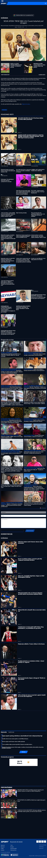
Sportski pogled (13, 848)
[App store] (14, 855)
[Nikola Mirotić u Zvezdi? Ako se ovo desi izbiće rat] (9, 617)
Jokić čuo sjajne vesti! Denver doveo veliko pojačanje (30, 542)
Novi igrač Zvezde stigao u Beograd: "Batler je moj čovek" (31, 678)
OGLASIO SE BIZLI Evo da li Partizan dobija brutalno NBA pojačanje (30, 118)
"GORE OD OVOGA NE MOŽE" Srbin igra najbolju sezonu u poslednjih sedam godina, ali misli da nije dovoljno (31, 810)
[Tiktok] (45, 841)
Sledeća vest (42, 74)
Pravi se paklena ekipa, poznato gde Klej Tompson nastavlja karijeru (30, 559)
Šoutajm (12, 846)
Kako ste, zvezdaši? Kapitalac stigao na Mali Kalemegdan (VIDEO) (31, 576)
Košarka (4, 18)
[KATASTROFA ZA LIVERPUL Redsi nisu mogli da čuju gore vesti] (9, 803)
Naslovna (3, 845)
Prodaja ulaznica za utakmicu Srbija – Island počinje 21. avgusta (31, 661)
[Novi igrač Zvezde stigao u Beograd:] (9, 685)
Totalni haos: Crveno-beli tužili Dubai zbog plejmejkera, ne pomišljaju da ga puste (30, 627)
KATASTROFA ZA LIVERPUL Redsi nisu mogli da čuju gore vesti (31, 800)
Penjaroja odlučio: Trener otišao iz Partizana (31, 644)
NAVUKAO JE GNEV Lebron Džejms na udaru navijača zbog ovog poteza (39, 65)
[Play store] (5, 855)
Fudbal (2, 848)
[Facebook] (37, 841)
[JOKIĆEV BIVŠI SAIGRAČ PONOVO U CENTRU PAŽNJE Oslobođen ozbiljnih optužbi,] (9, 142)
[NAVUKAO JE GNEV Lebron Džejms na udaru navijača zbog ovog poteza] (28, 68)
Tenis (11, 845)
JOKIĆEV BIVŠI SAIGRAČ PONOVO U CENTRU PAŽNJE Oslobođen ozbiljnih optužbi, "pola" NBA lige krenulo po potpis (31, 136)
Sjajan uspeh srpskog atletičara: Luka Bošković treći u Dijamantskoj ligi (22, 735)
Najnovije (3, 846)
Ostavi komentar (29, 530)
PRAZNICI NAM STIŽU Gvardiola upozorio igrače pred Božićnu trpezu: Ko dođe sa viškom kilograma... (30, 790)
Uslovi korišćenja (42, 845)
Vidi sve (23, 751)
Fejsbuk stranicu (26, 104)
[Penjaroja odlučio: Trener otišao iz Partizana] (9, 651)
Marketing (41, 846)
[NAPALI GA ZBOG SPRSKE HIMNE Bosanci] (5, 68)
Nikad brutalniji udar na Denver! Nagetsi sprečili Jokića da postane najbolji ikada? (30, 593)
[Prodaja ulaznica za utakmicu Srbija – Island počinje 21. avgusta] (9, 668)
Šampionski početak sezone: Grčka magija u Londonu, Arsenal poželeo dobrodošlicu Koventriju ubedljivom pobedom (23, 748)
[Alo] (2, 0)
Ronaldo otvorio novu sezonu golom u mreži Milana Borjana (15, 738)
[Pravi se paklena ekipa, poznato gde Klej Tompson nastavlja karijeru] (9, 566)
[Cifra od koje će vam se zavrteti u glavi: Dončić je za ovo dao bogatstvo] (9, 702)
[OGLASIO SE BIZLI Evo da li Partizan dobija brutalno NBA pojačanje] (9, 125)
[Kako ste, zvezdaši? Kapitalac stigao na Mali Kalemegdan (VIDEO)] (9, 583)
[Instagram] (40, 841)
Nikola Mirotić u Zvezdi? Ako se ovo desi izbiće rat (32, 610)
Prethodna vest (5, 74)
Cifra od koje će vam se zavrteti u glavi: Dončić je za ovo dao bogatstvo (31, 695)
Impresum (41, 848)
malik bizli (4, 109)
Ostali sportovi (13, 850)
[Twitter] (42, 841)
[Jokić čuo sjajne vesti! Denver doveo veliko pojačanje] (9, 549)
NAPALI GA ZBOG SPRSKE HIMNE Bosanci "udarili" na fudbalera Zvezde (16, 65)
